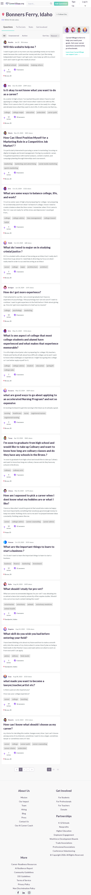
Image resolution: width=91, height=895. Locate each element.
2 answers (20, 272)
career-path (25, 744)
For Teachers (64, 805)
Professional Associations (64, 847)
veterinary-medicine (44, 604)
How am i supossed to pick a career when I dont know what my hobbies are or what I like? (28, 499)
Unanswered (13, 36)
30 (53, 769)
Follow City (62, 14)
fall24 (6, 222)
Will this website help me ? (19, 46)
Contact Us (24, 821)
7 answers (20, 475)
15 (49, 769)
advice (6, 656)
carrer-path (52, 112)
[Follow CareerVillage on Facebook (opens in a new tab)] (18, 892)
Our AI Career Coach (24, 825)
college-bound (49, 218)
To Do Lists (21, 27)
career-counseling (33, 522)
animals (30, 604)
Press (23, 817)
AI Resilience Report (24, 868)
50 (58, 769)
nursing (7, 413)
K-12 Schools (63, 823)
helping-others (37, 65)
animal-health (9, 609)
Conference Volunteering (64, 851)
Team (24, 805)
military (15, 656)
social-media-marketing (48, 164)
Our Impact (24, 801)
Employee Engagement (64, 835)
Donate (63, 809)
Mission (24, 797)
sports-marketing (11, 168)
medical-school (10, 65)
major (23, 267)
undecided (41, 112)
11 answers (21, 568)
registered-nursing (11, 417)
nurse (26, 413)
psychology (17, 310)
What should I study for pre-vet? (23, 588)
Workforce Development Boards (64, 839)
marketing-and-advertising (25, 164)
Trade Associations (64, 843)
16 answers (21, 704)
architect (43, 267)
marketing (8, 164)
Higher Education (63, 831)
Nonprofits (64, 827)
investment (37, 564)
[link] (31, 60)
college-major (18, 112)
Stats (31, 27)
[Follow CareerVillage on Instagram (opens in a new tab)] (29, 892)
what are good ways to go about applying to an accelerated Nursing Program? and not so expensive (30, 399)
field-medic (25, 656)
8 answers (20, 173)
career (6, 267)
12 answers (21, 526)
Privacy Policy (24, 884)
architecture (33, 267)
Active (24, 36)
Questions (8, 27)
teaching (24, 699)
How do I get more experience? (22, 292)
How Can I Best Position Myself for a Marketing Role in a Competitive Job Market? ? (25, 141)
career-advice (48, 522)
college (7, 112)
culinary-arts (18, 470)
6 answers (20, 375)
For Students (63, 797)
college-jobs (9, 370)
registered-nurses (38, 413)
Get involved (41, 27)
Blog (24, 813)
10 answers (21, 117)
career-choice (9, 748)
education (30, 112)
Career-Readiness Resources (24, 864)
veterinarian (23, 65)
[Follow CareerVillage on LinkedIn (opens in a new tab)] (23, 892)
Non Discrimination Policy (24, 888)
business (7, 564)
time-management (34, 218)
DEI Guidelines (23, 876)
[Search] (51, 3)
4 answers (20, 70)
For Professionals (63, 801)
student (30, 366)
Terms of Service (24, 880)
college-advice (18, 218)
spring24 (50, 366)
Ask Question (61, 3)
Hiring (24, 809)
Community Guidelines (24, 872)
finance (17, 564)
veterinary (21, 604)
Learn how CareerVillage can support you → (75, 53)
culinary (7, 470)
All (4, 36)
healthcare (17, 413)
